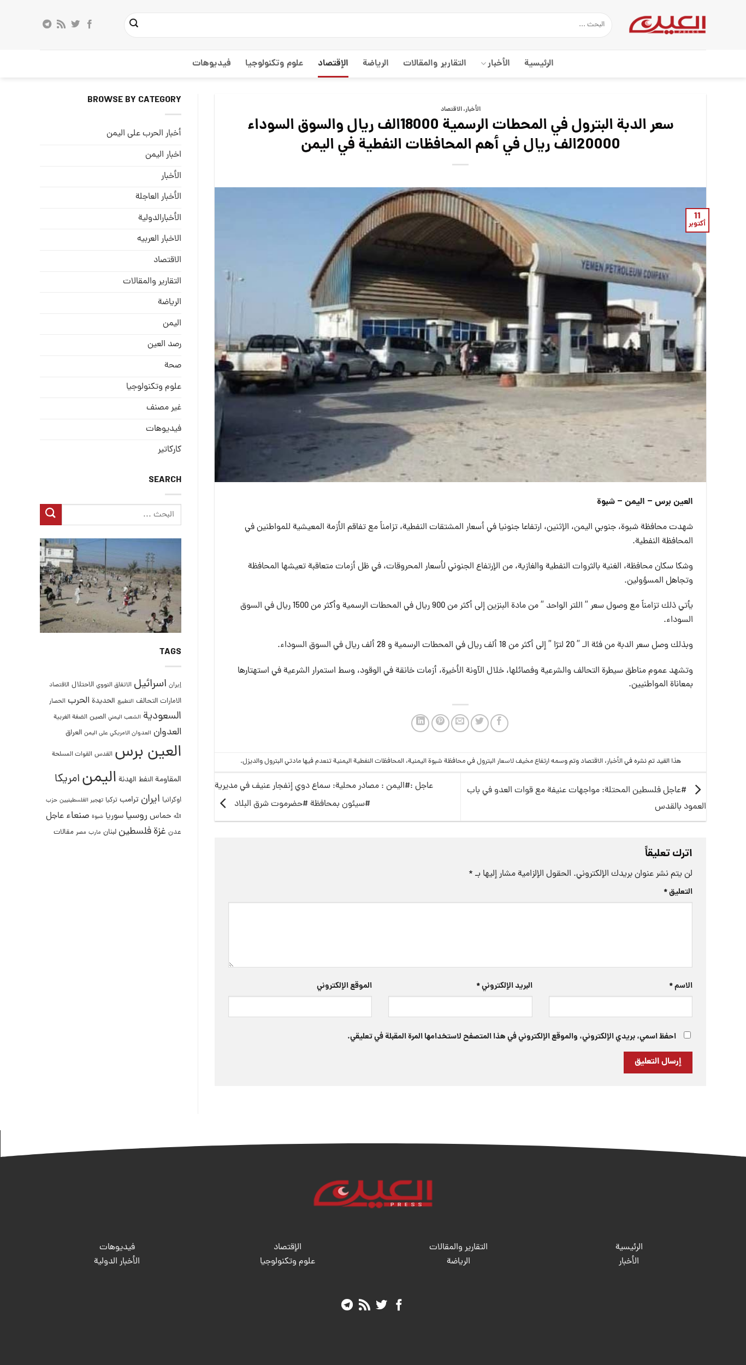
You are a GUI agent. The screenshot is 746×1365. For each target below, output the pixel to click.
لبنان (109, 832)
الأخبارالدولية (159, 218)
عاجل (55, 816)
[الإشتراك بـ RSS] (61, 24)
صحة (172, 365)
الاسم (680, 986)
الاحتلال (83, 685)
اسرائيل (150, 684)
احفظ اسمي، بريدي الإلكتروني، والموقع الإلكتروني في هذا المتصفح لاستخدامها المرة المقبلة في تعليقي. (511, 1037)
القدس (103, 754)
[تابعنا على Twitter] (75, 24)
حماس (160, 816)
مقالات (64, 832)
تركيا (111, 800)
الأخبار (499, 63)
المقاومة (168, 780)
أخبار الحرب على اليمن (143, 133)
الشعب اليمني (124, 717)
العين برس (148, 752)
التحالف (147, 701)
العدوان (167, 732)
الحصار (57, 701)
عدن (174, 832)
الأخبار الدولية (117, 1261)
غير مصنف (163, 407)
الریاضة (376, 63)
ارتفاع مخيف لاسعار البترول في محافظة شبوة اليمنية (478, 761)
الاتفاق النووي (114, 685)
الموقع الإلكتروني (344, 986)
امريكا (67, 779)
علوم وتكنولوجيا (274, 63)
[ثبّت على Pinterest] (440, 723)
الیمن (172, 323)
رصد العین (164, 344)
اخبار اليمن (163, 155)
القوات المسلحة (72, 754)
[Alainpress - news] (667, 24)
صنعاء (78, 816)
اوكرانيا (171, 800)
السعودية (162, 717)
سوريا (114, 816)
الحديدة (103, 701)
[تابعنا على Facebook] (89, 24)
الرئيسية (539, 63)
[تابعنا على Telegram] (47, 24)
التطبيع (125, 701)
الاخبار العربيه (159, 239)
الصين (98, 717)
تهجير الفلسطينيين (81, 800)
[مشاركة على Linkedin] (420, 723)
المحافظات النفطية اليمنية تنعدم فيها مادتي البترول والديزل (323, 761)
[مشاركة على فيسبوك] (499, 723)
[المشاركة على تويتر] (480, 723)
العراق (74, 733)
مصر (81, 832)
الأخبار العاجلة (158, 197)
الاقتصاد (451, 110)
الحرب (79, 700)
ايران (150, 800)
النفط (146, 780)
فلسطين (135, 831)
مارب (94, 832)
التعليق (678, 892)
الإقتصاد (333, 63)
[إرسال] (134, 25)
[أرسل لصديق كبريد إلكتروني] (460, 723)
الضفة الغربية (70, 717)
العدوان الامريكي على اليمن (117, 733)
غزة (159, 832)
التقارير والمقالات (434, 63)
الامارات (170, 701)
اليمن (99, 778)
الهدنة (128, 780)
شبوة (97, 816)
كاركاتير (169, 449)
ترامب (129, 800)
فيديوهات (211, 63)
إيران (175, 685)
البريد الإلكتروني (504, 986)
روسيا (136, 816)
